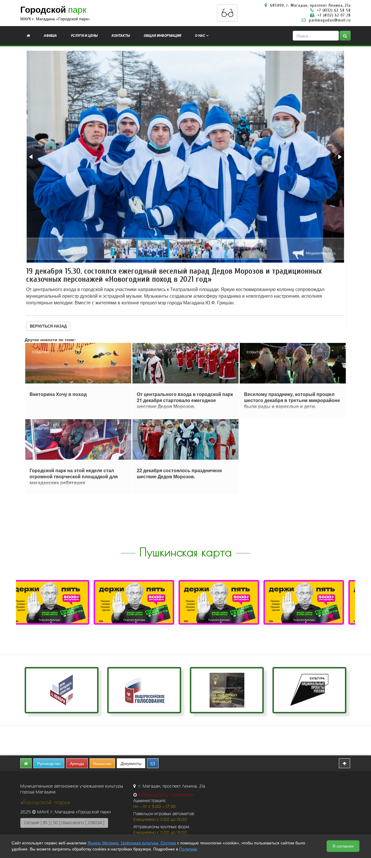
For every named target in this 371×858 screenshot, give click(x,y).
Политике (188, 849)
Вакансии (102, 763)
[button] (339, 56)
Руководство (49, 763)
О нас (200, 36)
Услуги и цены (84, 36)
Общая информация (162, 36)
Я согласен (343, 846)
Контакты (121, 36)
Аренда (77, 763)
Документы (131, 763)
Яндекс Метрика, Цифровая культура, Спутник (132, 843)
